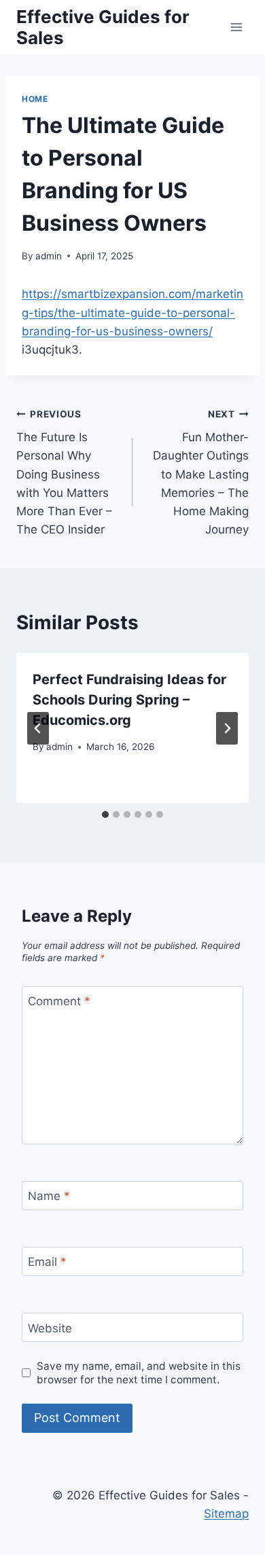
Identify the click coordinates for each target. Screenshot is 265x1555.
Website (50, 1327)
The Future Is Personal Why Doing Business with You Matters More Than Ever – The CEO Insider (64, 473)
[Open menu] (236, 26)
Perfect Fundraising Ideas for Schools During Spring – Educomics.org (129, 699)
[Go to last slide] (38, 728)
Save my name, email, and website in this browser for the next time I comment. (139, 1373)
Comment (59, 1001)
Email (47, 1262)
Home (35, 99)
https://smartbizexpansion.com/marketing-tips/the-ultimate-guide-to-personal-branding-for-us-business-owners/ (132, 312)
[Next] (227, 728)
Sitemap (226, 1513)
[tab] (105, 814)
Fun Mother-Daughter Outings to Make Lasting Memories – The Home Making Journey (201, 473)
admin (48, 255)
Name (49, 1196)
